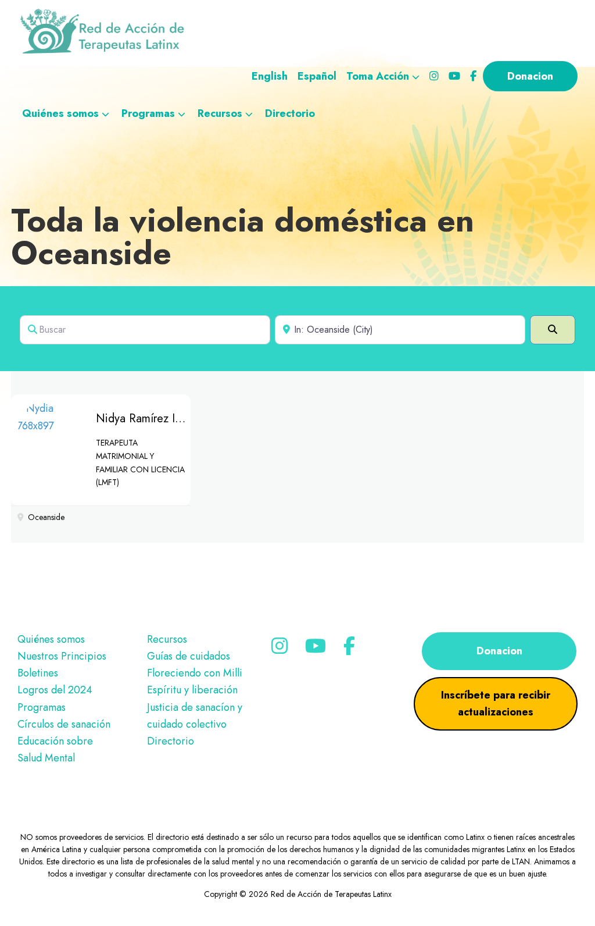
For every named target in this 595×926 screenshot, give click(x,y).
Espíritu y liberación (192, 689)
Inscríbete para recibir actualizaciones (495, 704)
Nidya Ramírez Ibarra (148, 418)
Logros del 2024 (54, 689)
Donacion (499, 650)
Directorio (170, 741)
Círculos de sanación (63, 724)
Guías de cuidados (188, 656)
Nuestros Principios (61, 656)
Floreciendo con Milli (194, 673)
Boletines (37, 673)
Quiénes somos (51, 639)
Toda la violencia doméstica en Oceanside (242, 236)
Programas (41, 707)
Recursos (167, 639)
